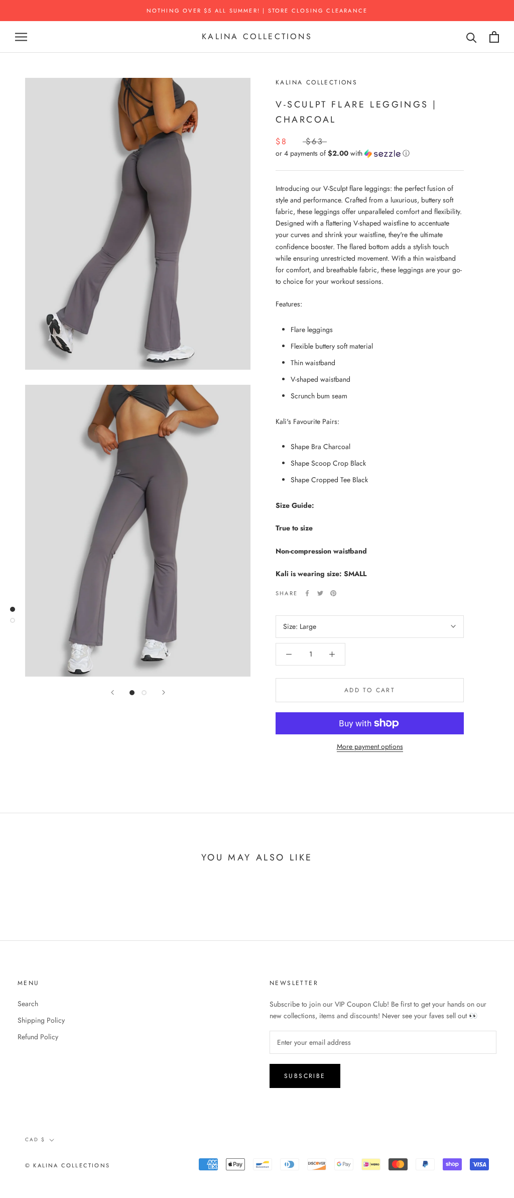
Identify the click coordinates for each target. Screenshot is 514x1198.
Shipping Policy (41, 1020)
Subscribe (305, 1075)
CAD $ (35, 1139)
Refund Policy (38, 1037)
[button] (370, 153)
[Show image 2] (144, 692)
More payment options (370, 746)
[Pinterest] (333, 593)
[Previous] (112, 692)
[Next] (163, 692)
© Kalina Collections (67, 1165)
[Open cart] (494, 37)
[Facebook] (307, 593)
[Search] (471, 37)
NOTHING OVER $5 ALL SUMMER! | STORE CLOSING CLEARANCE (257, 11)
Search (28, 1004)
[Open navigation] (21, 37)
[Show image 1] (132, 692)
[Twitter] (320, 593)
